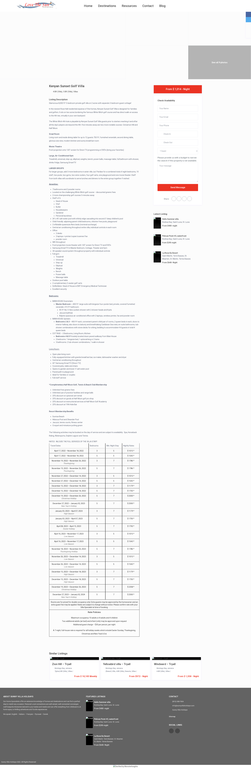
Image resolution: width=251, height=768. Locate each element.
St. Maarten (118, 739)
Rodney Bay (167, 222)
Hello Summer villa (170, 219)
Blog (162, 6)
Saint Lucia (177, 222)
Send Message (177, 187)
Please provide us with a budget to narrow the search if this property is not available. (177, 159)
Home (88, 6)
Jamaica (68, 668)
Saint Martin (167, 256)
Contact (148, 6)
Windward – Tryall (165, 664)
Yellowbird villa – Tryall (116, 664)
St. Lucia (186, 222)
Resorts (128, 671)
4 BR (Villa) (57, 91)
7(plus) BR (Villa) (61, 671)
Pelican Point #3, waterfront (174, 236)
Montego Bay (60, 668)
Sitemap (172, 716)
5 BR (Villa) (67, 91)
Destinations (107, 6)
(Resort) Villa (110, 671)
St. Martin (174, 259)
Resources (129, 6)
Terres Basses (185, 259)
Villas (75, 91)
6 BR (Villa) (161, 671)
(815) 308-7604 (178, 701)
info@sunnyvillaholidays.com (183, 706)
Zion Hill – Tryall (61, 664)
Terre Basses (178, 256)
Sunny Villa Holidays (179, 710)
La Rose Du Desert (170, 253)
